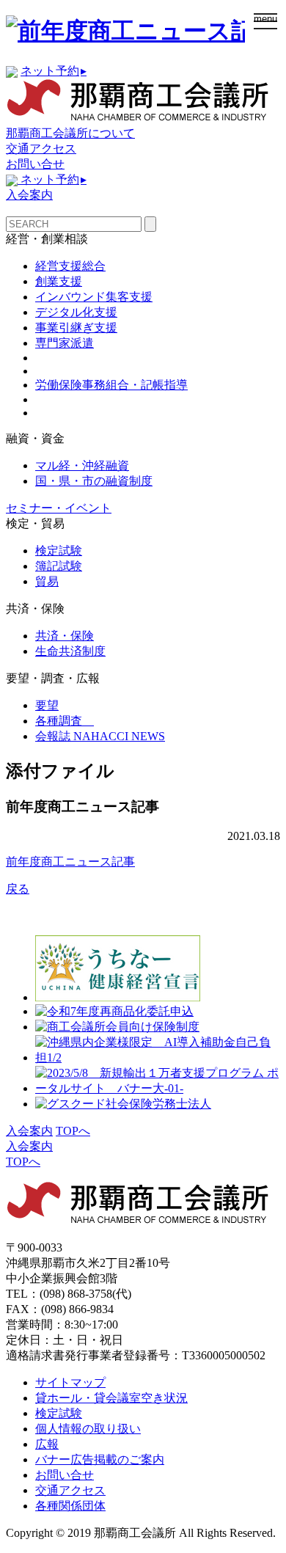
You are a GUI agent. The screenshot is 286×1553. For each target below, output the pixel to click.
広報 (47, 1444)
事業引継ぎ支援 (76, 327)
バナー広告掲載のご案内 (99, 1459)
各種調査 (64, 721)
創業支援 (58, 281)
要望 (47, 705)
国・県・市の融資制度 (94, 481)
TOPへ (73, 1131)
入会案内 (29, 195)
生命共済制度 (70, 651)
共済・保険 (64, 635)
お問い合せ (35, 164)
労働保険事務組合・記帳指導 (111, 385)
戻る (17, 889)
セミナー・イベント (58, 508)
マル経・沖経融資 (82, 465)
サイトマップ (70, 1382)
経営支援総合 (70, 266)
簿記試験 (58, 566)
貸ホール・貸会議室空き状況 (111, 1398)
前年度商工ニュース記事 (70, 861)
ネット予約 (54, 71)
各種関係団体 (70, 1505)
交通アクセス (41, 148)
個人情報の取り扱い (88, 1428)
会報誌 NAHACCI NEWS (100, 736)
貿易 (47, 581)
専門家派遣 (64, 343)
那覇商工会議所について (70, 133)
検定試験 (58, 550)
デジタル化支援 (76, 312)
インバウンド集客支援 (94, 296)
